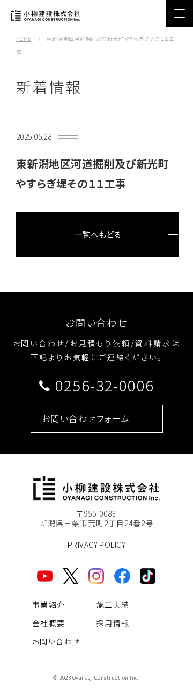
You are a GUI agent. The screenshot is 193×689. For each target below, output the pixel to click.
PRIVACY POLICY (96, 544)
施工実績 (113, 604)
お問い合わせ (56, 641)
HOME (23, 38)
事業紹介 (48, 604)
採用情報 (113, 623)
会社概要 (48, 623)
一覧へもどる (98, 234)
